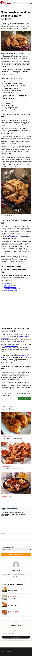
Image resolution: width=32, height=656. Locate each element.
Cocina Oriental (6, 466)
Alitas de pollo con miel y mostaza (12, 438)
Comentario (4, 518)
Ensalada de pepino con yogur (15, 598)
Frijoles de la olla (12, 605)
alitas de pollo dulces (11, 346)
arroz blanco (18, 237)
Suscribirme (16, 637)
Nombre (3, 534)
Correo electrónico (6, 540)
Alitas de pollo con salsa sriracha (11, 468)
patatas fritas (9, 237)
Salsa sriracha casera (10, 287)
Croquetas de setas (12, 590)
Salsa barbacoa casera (10, 290)
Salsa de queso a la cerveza (12, 288)
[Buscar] (27, 3)
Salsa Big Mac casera (10, 283)
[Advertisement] (16, 302)
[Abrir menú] (31, 3)
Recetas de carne (6, 436)
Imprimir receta (26, 398)
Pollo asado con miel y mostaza (11, 498)
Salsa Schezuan (8, 285)
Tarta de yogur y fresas (13, 612)
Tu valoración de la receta (8, 547)
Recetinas (8, 651)
